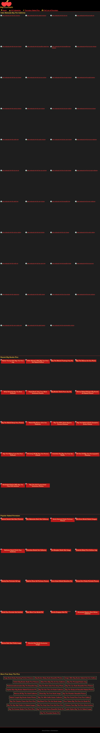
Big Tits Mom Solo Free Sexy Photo (51, 685)
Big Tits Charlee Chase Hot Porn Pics (23, 701)
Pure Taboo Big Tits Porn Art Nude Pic (77, 701)
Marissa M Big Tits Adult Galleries (25, 693)
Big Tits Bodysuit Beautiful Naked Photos (79, 689)
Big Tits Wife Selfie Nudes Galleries (50, 697)
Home (5, 10)
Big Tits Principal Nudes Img (77, 682)
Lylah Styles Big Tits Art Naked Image (78, 709)
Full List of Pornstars (51, 10)
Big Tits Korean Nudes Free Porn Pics (22, 709)
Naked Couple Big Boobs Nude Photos (23, 697)
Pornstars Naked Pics (32, 10)
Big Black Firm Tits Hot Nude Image (50, 701)
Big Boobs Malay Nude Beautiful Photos (48, 678)
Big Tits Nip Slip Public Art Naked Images (21, 705)
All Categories (16, 10)
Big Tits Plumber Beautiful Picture (74, 693)
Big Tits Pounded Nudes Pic (50, 713)
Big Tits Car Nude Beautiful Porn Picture (79, 685)
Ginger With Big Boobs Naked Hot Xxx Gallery (80, 678)
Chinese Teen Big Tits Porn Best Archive (79, 705)
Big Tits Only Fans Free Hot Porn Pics (50, 705)
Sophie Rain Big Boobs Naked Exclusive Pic (22, 689)
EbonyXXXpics (46, 730)
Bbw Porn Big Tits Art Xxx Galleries (53, 682)
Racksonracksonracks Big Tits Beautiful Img (22, 685)
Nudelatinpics (54, 730)
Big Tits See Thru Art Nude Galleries (51, 689)
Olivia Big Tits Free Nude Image (50, 693)
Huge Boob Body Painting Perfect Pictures (18, 678)
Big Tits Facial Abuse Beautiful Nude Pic (50, 709)
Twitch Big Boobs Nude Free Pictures (26, 682)
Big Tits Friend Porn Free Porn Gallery (77, 697)
